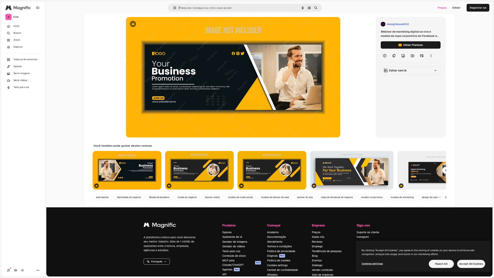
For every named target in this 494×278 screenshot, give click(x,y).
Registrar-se (478, 7)
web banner (102, 197)
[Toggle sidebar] (38, 8)
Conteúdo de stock (234, 256)
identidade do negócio (129, 197)
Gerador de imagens (234, 241)
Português (156, 261)
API (224, 274)
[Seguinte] (445, 170)
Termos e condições (279, 246)
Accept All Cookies (471, 263)
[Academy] (15, 270)
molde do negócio (187, 197)
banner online (212, 197)
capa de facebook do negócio (337, 197)
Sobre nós (318, 237)
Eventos (317, 260)
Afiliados (272, 274)
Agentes (230, 269)
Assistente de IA (232, 237)
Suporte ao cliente (368, 232)
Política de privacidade (281, 251)
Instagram (363, 237)
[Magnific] (160, 226)
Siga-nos (363, 225)
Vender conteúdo (322, 270)
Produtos (229, 225)
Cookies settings (277, 265)
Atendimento (275, 241)
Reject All (441, 263)
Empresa (318, 225)
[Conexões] (8, 270)
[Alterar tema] (22, 270)
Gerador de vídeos (233, 246)
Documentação (276, 237)
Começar (274, 225)
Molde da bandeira (159, 197)
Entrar (456, 7)
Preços (442, 7)
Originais (275, 256)
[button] (157, 262)
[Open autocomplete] (173, 7)
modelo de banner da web (275, 197)
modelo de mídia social (240, 197)
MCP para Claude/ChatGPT (241, 262)
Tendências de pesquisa (327, 251)
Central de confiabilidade (282, 270)
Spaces (227, 232)
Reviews (317, 241)
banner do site (305, 197)
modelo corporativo (371, 197)
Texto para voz (231, 251)
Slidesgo (317, 265)
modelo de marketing (402, 197)
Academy (273, 232)
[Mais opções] (431, 55)
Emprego (317, 246)
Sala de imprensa (322, 274)
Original (150, 24)
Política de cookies (278, 260)
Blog (315, 256)
